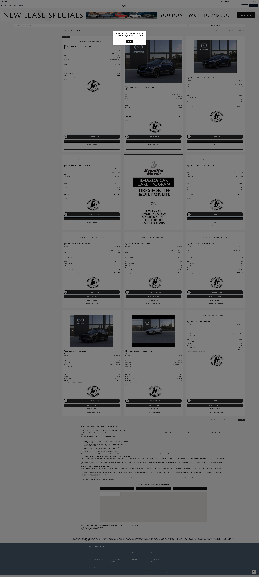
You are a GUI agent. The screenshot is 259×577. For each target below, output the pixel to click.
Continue (129, 41)
